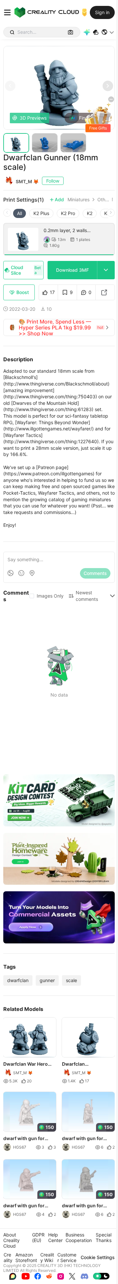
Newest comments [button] (87, 596)
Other (103, 199)
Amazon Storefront (26, 1257)
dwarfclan (18, 980)
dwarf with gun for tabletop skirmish (82, 1206)
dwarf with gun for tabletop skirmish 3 (83, 1138)
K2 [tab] (89, 213)
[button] (108, 32)
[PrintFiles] (96, 32)
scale (71, 980)
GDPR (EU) (38, 1237)
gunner (47, 980)
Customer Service (66, 1257)
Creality (8, 1257)
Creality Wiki (47, 1257)
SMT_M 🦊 (27, 181)
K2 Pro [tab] (68, 213)
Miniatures (78, 199)
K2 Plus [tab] (41, 213)
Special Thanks (103, 1237)
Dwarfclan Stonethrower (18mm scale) (86, 1064)
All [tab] (19, 213)
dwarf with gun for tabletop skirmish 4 (25, 1206)
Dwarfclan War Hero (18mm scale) (25, 1064)
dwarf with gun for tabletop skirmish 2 (25, 1138)
